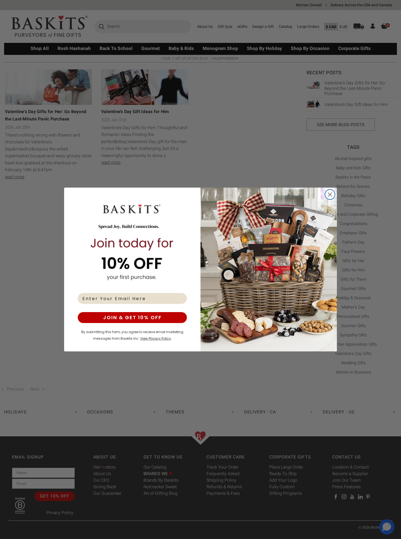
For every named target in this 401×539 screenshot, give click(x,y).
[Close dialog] (330, 194)
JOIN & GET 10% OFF (132, 317)
